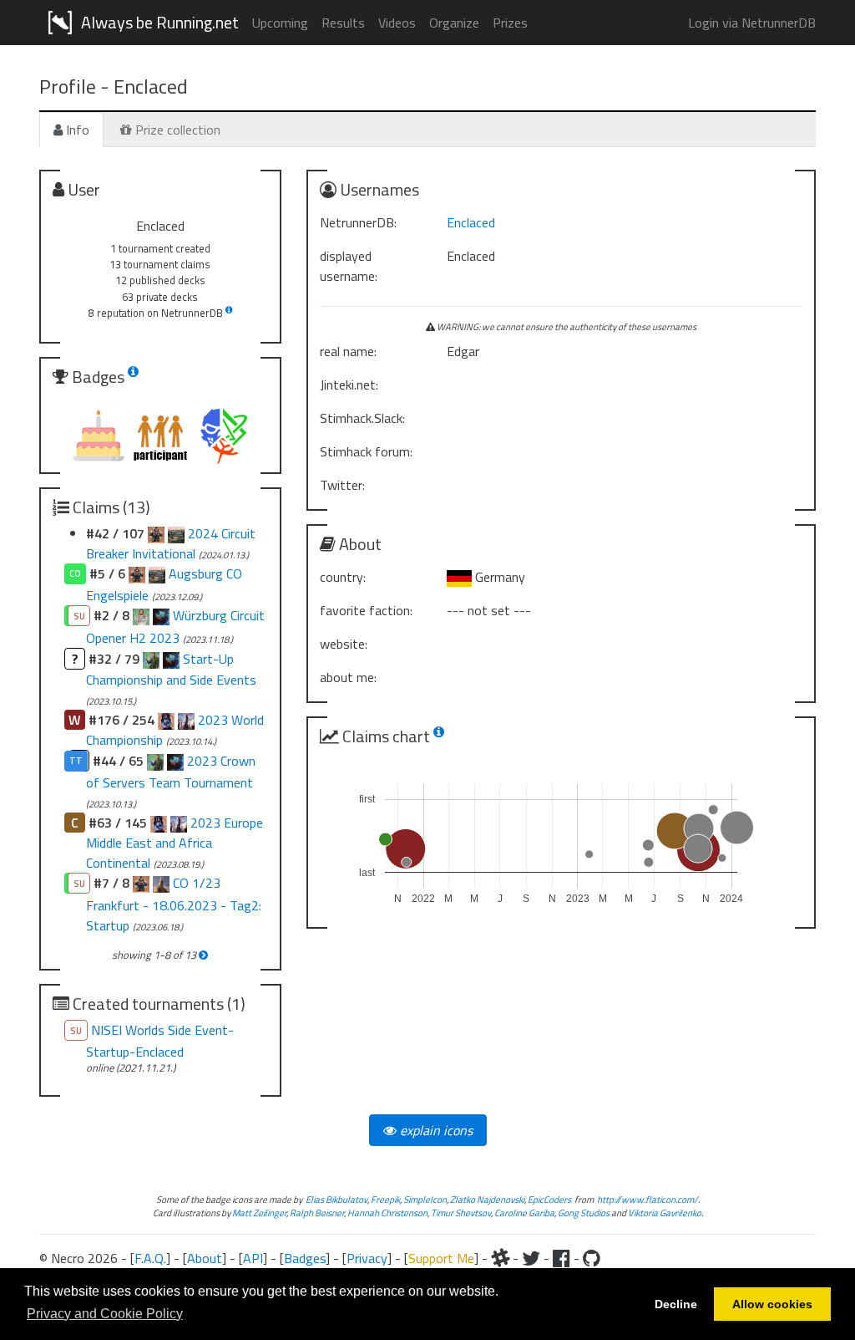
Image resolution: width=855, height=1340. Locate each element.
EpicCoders (549, 1199)
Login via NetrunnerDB (752, 23)
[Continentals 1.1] (158, 823)
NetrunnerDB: (358, 222)
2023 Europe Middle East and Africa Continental (174, 843)
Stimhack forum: (366, 451)
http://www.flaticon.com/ (647, 1199)
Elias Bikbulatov (336, 1199)
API (253, 1258)
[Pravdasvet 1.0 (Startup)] (161, 883)
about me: (348, 677)
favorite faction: (366, 610)
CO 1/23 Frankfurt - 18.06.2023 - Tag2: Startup (173, 904)
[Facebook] (561, 1258)
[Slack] (500, 1258)
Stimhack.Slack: (362, 418)
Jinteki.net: (349, 384)
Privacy (367, 1258)
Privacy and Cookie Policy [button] (105, 1314)
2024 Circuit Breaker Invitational (170, 543)
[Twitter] (531, 1258)
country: (343, 577)
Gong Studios (584, 1212)
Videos (397, 23)
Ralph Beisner (317, 1212)
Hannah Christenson (387, 1212)
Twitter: (342, 485)
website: (343, 644)
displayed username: (348, 266)
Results (343, 23)
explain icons (435, 1130)
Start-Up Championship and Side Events (171, 669)
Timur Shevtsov (461, 1212)
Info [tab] (76, 130)
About (204, 1258)
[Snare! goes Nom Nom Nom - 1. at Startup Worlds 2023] (161, 615)
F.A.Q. (150, 1258)
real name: (348, 351)
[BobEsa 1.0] (141, 883)
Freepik (385, 1199)
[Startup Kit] (141, 615)
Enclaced (471, 222)
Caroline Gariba (524, 1212)
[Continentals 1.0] (178, 823)
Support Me (441, 1258)
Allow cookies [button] (772, 1304)
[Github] (591, 1258)
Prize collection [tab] (176, 130)
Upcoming (280, 23)
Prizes (510, 23)
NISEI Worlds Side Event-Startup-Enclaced (160, 1041)
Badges (305, 1258)
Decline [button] (676, 1304)
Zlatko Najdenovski (487, 1199)
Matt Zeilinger (259, 1212)
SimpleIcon (425, 1199)
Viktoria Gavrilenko (664, 1212)
